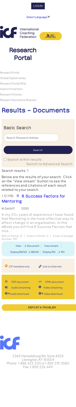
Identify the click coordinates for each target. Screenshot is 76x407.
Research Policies (11, 94)
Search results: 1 (15, 170)
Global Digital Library (13, 78)
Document (33, 245)
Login (38, 5)
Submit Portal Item (11, 89)
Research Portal (9, 72)
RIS (63, 251)
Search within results (24, 159)
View (18, 245)
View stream (51, 245)
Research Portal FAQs (13, 83)
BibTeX (35, 251)
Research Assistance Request (18, 99)
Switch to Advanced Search (49, 164)
